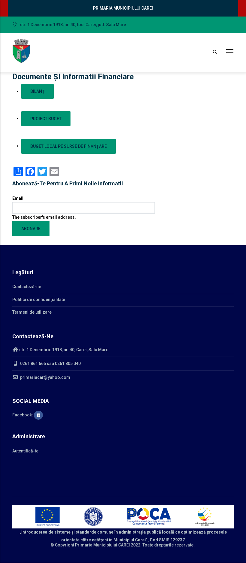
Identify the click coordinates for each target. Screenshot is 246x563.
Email (17, 198)
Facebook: (23, 414)
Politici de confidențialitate (38, 299)
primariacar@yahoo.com (44, 377)
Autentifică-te (25, 451)
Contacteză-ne (26, 286)
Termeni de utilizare (32, 312)
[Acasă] (21, 51)
